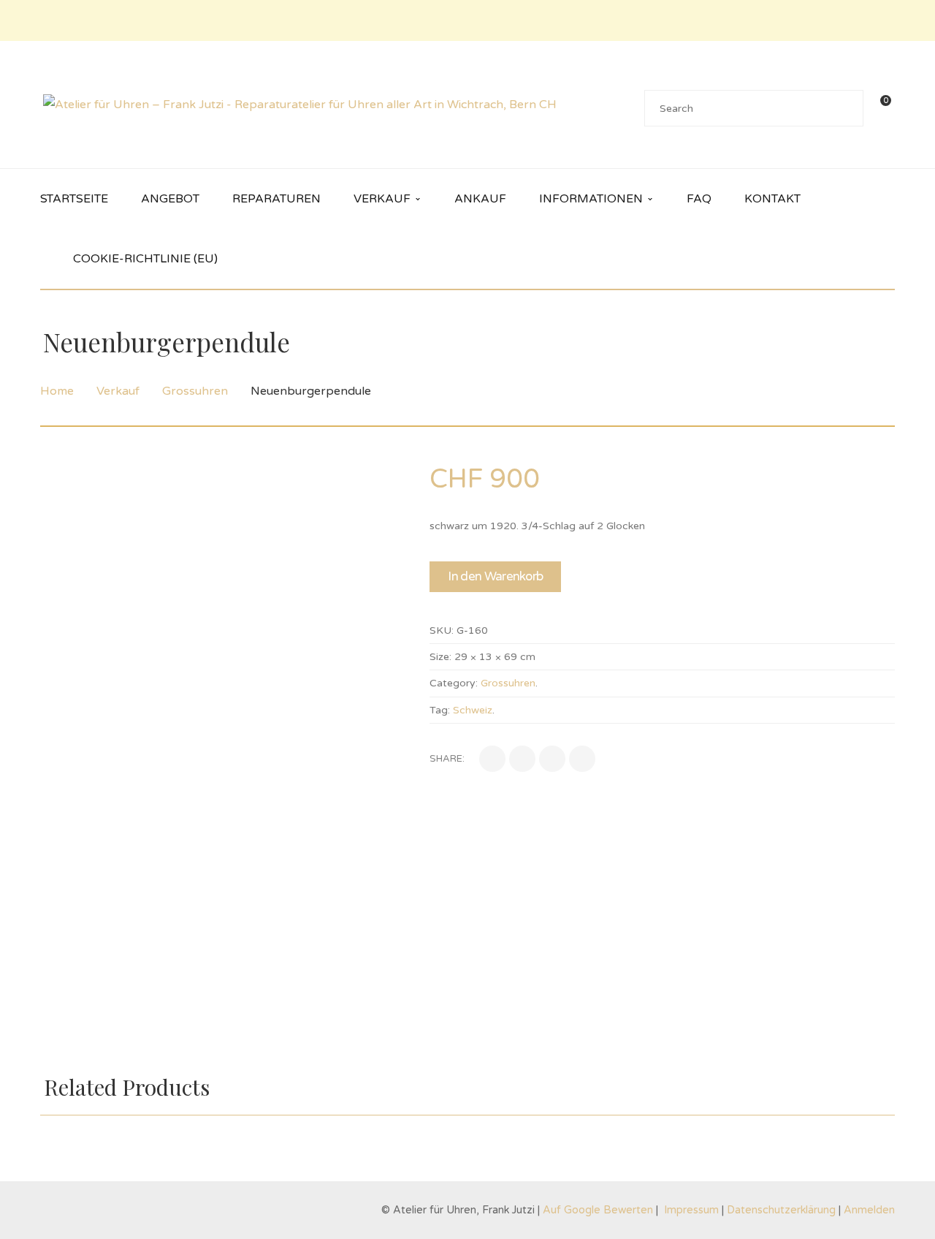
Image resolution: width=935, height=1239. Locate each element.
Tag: (440, 710)
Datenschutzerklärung (781, 1210)
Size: (440, 657)
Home (57, 391)
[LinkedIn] (552, 759)
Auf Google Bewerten (599, 1210)
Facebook (865, 20)
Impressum (691, 1210)
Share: (447, 759)
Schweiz (472, 710)
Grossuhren (195, 391)
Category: (454, 683)
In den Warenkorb (495, 576)
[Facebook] (492, 759)
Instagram (886, 20)
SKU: (442, 630)
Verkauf (118, 391)
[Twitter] (522, 759)
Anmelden (869, 1210)
